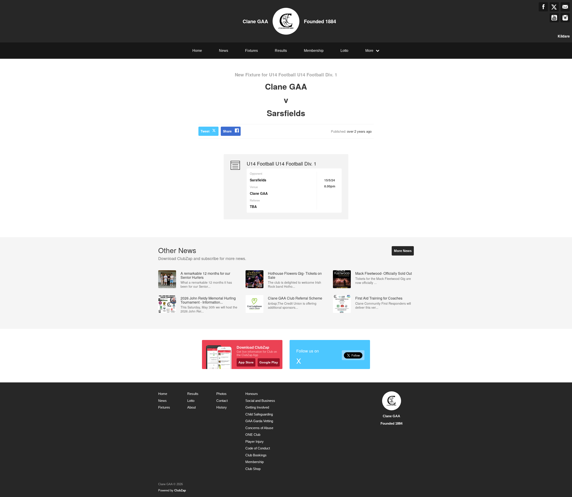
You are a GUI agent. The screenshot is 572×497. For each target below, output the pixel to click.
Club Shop (253, 469)
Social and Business (260, 401)
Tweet (205, 131)
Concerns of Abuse (259, 428)
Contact (222, 401)
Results (281, 50)
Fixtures (251, 50)
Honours (251, 394)
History (221, 407)
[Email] (565, 6)
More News (403, 251)
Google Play (268, 362)
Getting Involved (257, 407)
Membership (314, 50)
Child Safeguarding (259, 414)
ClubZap (180, 490)
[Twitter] (554, 6)
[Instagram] (565, 17)
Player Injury (254, 441)
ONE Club (252, 434)
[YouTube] (554, 17)
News (223, 50)
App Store (246, 362)
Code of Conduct (257, 448)
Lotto (344, 50)
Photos (221, 394)
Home (197, 50)
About (191, 407)
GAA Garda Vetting (259, 421)
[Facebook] (543, 6)
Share (227, 131)
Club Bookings (256, 455)
